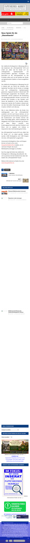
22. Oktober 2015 (6, 39)
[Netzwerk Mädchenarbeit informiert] (4, 192)
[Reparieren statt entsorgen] (4, 252)
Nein (11, 540)
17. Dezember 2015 (12, 192)
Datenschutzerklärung (15, 538)
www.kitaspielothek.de (7, 163)
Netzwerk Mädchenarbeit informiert (17, 191)
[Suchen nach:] (15, 23)
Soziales (7, 169)
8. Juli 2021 (11, 313)
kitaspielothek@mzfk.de (8, 145)
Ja (6, 540)
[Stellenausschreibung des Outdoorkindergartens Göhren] (4, 365)
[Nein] (28, 532)
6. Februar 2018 (12, 199)
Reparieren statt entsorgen (15, 198)
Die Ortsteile (10, 27)
